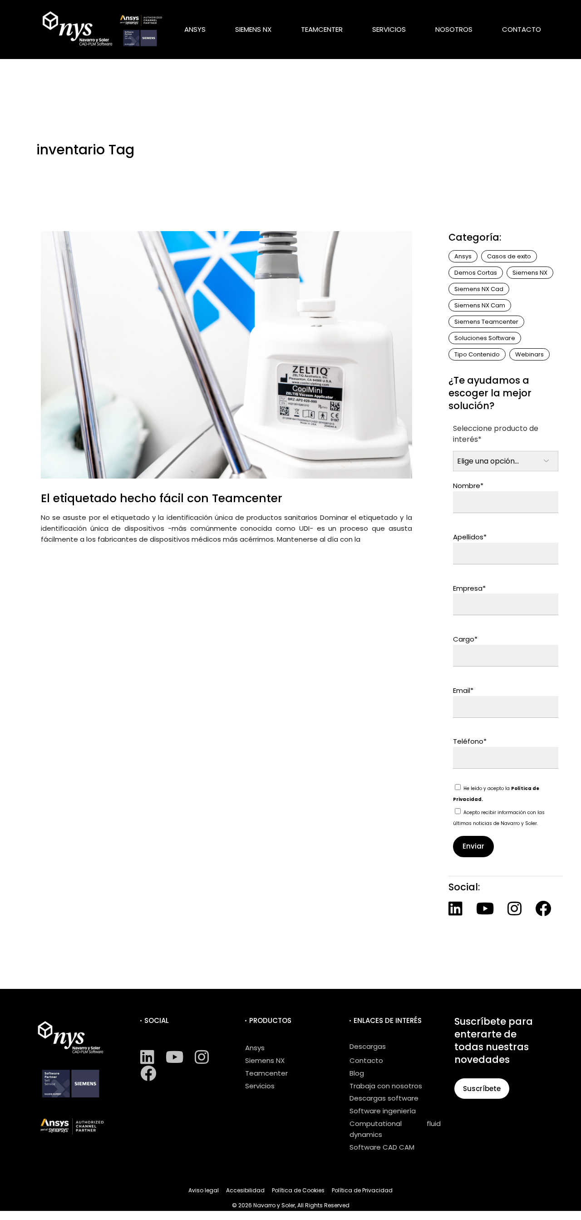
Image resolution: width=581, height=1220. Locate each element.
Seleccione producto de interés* (495, 434)
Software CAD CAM (382, 1147)
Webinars (529, 354)
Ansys (463, 256)
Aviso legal (203, 1190)
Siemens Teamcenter (486, 321)
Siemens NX (529, 272)
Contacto (366, 1060)
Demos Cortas (475, 272)
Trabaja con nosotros (386, 1086)
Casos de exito (509, 256)
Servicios (260, 1086)
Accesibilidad (245, 1190)
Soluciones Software (484, 338)
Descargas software (384, 1098)
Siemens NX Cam (479, 305)
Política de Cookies (298, 1190)
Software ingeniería (383, 1111)
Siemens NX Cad (478, 289)
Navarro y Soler (274, 1205)
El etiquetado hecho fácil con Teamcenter (161, 498)
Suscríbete (482, 1088)
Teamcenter (266, 1073)
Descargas (368, 1046)
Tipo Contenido (477, 354)
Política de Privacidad (362, 1190)
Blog (357, 1073)
